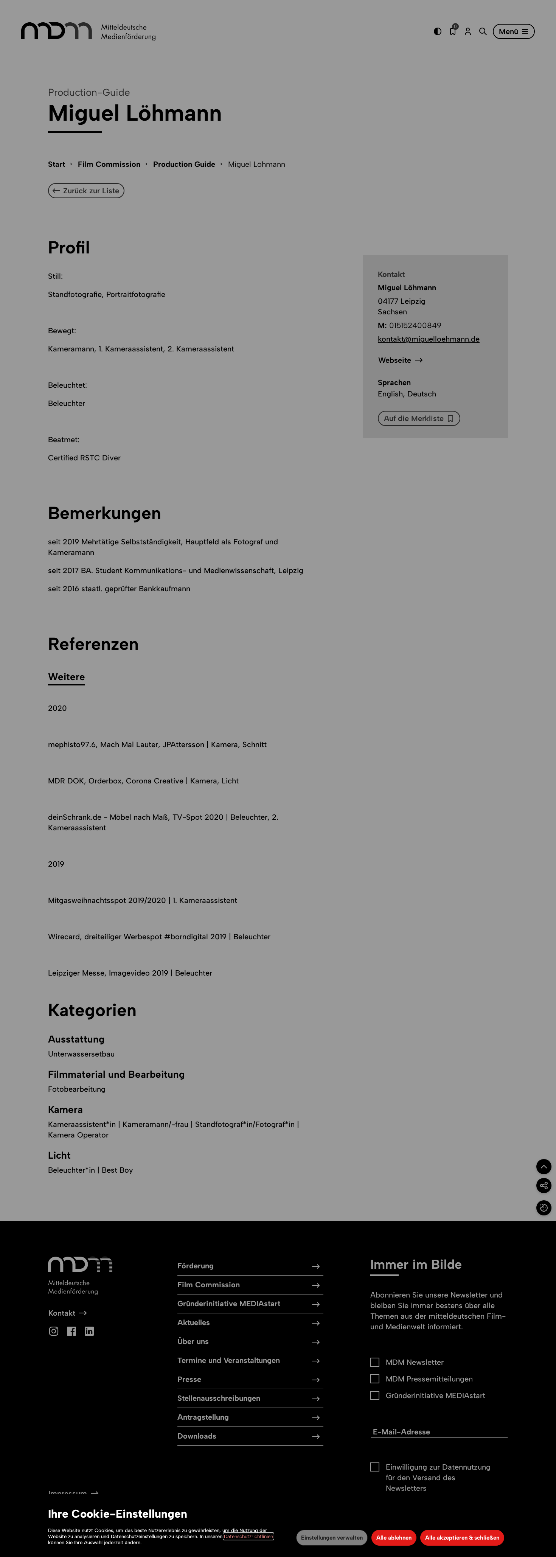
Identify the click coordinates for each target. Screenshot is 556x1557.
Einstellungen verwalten (332, 1537)
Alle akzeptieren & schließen (462, 1537)
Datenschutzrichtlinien (248, 1536)
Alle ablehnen (394, 1537)
